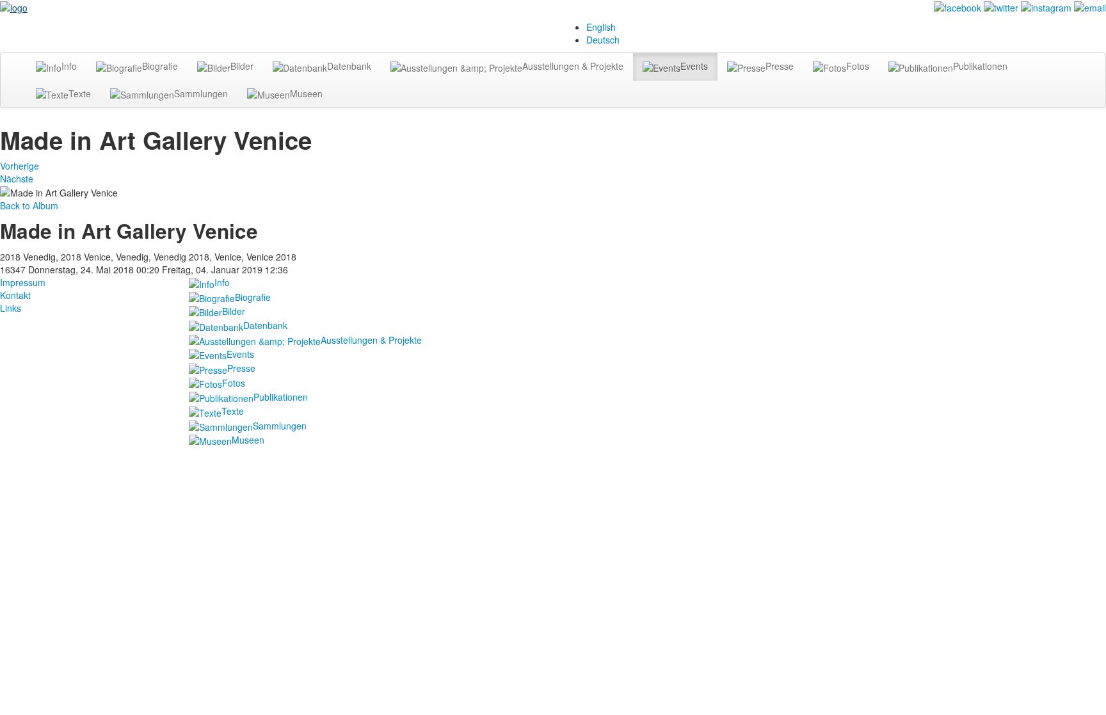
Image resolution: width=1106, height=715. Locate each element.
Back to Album (29, 205)
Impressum (22, 282)
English (601, 26)
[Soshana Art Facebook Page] (957, 6)
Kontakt (15, 295)
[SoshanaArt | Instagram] (1046, 6)
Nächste (16, 178)
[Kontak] (1090, 6)
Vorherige (19, 165)
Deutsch (603, 39)
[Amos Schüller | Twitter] (1001, 6)
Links (10, 307)
